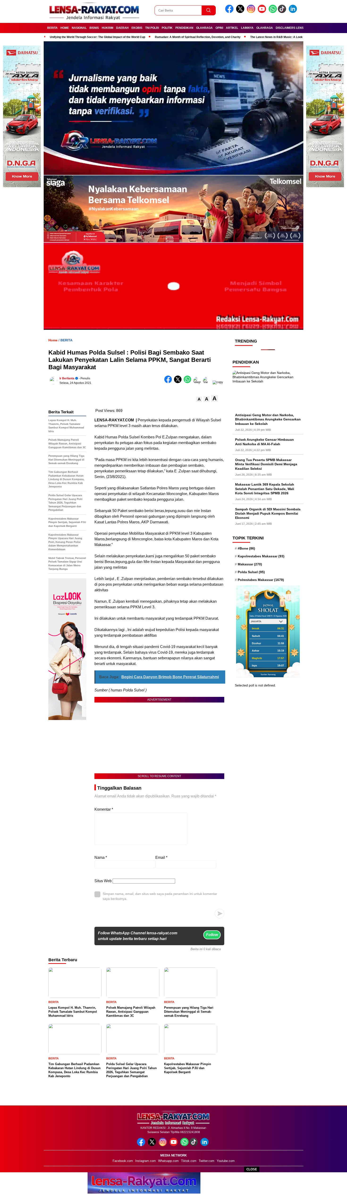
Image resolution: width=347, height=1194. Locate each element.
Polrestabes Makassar (261, 580)
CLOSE (251, 1169)
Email (161, 857)
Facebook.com (123, 1161)
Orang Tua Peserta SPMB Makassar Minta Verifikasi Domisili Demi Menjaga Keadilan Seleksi (266, 464)
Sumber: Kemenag (268, 674)
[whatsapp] (273, 12)
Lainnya (247, 28)
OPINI (219, 28)
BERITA (52, 28)
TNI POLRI (152, 28)
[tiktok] (283, 12)
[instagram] (252, 12)
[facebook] (230, 12)
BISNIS (94, 28)
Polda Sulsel (251, 572)
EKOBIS (136, 28)
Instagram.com (145, 1161)
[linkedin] (294, 12)
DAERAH (122, 28)
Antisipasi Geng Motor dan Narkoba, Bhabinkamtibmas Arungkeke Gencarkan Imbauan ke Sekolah (268, 419)
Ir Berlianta (66, 378)
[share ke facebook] (169, 382)
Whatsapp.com (168, 1161)
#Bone (246, 548)
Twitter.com (206, 1161)
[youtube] (263, 12)
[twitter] (241, 12)
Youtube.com (226, 1161)
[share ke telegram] (198, 382)
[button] (199, 399)
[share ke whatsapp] (188, 382)
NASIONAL (79, 28)
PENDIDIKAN (184, 28)
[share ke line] (208, 382)
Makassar (250, 564)
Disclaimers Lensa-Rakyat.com (300, 28)
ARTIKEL (232, 28)
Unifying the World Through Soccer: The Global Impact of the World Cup (97, 37)
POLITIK (167, 28)
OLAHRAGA (204, 28)
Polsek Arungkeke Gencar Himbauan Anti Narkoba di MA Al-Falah (264, 442)
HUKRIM (107, 28)
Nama (100, 857)
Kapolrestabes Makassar (261, 556)
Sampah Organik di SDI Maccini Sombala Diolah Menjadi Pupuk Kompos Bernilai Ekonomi (267, 513)
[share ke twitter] (179, 382)
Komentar (103, 809)
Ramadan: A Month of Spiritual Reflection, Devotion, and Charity (198, 37)
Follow (212, 935)
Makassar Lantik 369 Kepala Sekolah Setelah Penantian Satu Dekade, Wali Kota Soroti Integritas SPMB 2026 (264, 489)
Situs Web (103, 881)
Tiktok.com (188, 1161)
